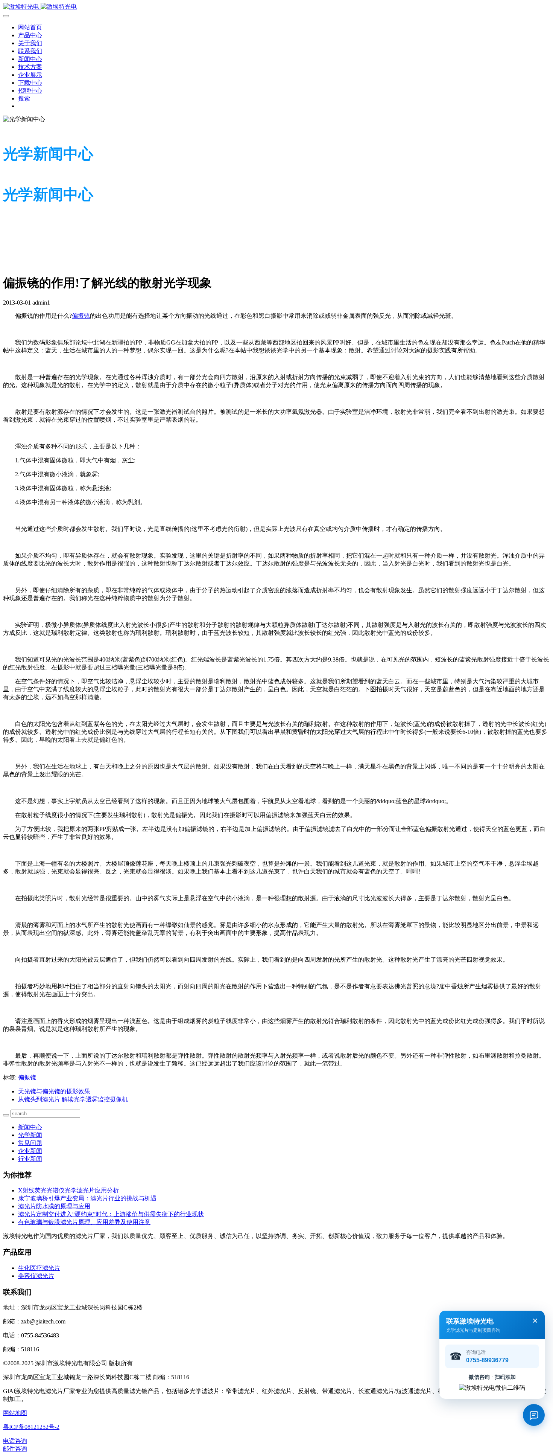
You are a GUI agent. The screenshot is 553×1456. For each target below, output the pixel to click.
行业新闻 (30, 1159)
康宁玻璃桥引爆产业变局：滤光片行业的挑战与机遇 (87, 1198)
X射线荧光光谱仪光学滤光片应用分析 (68, 1190)
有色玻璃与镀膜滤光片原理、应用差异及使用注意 (84, 1222)
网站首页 (30, 27)
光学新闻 (30, 1135)
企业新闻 (30, 1151)
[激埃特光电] (276, 7)
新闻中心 (30, 1127)
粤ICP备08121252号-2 (31, 1427)
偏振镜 (81, 316)
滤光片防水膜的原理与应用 (54, 1206)
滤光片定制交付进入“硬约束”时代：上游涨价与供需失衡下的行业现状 (111, 1214)
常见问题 (30, 1143)
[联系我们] (534, 1415)
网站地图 (15, 1413)
